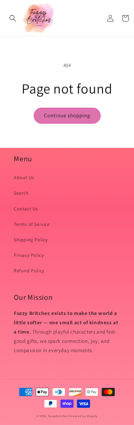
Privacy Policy (29, 255)
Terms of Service (32, 224)
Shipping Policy (31, 240)
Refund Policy (29, 271)
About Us (24, 177)
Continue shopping (67, 115)
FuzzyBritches (58, 416)
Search (21, 193)
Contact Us (26, 209)
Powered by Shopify (83, 416)
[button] (12, 18)
